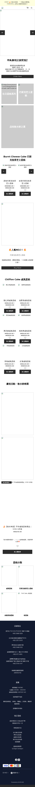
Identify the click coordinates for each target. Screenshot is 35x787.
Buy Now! (17, 268)
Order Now (17, 76)
